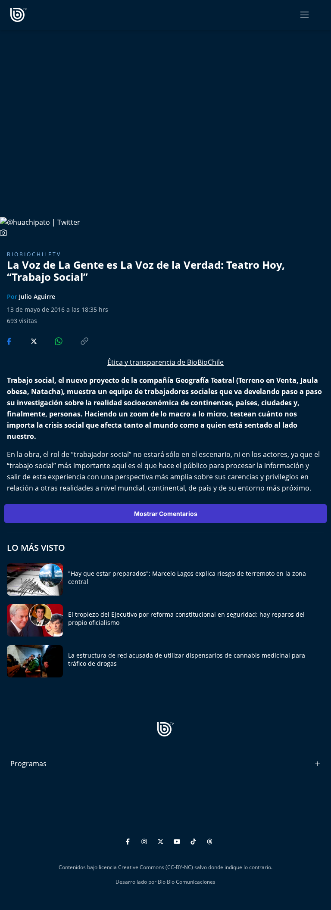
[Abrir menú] (304, 15)
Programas (28, 763)
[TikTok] (195, 840)
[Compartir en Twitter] (25, 340)
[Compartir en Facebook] (10, 340)
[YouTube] (178, 840)
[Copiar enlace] (76, 340)
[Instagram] (145, 840)
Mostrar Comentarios (165, 513)
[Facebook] (129, 840)
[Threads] (209, 840)
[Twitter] (162, 840)
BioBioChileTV (34, 254)
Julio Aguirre (37, 296)
